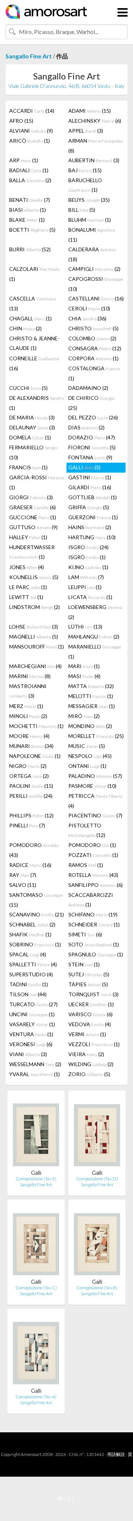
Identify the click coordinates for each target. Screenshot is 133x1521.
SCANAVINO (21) (36, 914)
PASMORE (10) (92, 786)
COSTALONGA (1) (94, 373)
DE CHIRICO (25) (91, 403)
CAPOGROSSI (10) (95, 284)
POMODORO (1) (92, 845)
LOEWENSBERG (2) (95, 612)
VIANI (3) (28, 1054)
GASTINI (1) (89, 477)
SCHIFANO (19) (92, 914)
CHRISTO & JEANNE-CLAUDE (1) (34, 343)
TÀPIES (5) (88, 984)
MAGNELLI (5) (33, 636)
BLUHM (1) (89, 220)
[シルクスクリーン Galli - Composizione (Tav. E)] (36, 1133)
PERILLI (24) (30, 796)
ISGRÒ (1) (87, 557)
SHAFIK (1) (30, 934)
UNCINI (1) (32, 1014)
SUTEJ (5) (88, 974)
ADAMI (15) (89, 111)
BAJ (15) (85, 170)
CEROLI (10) (89, 308)
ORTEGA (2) (29, 776)
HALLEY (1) (28, 537)
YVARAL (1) (34, 1074)
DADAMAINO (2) (88, 388)
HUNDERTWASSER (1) (32, 552)
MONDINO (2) (90, 726)
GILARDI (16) (89, 487)
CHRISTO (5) (93, 328)
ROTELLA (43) (93, 875)
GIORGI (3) (31, 497)
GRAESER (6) (32, 507)
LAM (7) (86, 577)
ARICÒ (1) (29, 140)
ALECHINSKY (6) (94, 121)
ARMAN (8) (95, 145)
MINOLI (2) (28, 716)
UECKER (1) (91, 1004)
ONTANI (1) (87, 766)
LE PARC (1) (28, 587)
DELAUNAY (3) (32, 427)
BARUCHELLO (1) (85, 185)
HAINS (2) (89, 527)
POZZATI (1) (93, 855)
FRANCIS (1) (28, 467)
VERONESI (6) (30, 1044)
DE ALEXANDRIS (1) (36, 403)
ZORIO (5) (89, 1074)
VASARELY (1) (32, 1024)
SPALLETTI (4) (33, 964)
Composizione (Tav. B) (96, 1287)
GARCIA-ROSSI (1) (36, 482)
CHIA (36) (87, 318)
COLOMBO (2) (92, 338)
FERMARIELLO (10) (33, 452)
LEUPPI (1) (85, 587)
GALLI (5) (84, 467)
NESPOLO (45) (90, 756)
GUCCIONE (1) (32, 517)
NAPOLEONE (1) (35, 756)
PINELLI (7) (27, 825)
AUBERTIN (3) (93, 160)
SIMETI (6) (85, 934)
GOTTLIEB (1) (92, 497)
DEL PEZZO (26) (93, 417)
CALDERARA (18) (92, 254)
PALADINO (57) (95, 776)
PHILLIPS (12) (31, 815)
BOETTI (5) (32, 230)
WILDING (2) (90, 1064)
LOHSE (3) (33, 626)
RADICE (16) (30, 865)
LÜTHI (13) (85, 626)
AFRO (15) (21, 121)
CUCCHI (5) (28, 388)
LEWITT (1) (26, 597)
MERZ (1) (26, 706)
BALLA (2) (30, 180)
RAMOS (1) (85, 865)
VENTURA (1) (31, 1034)
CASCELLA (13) (32, 303)
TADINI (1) (28, 984)
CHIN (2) (25, 328)
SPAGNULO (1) (95, 954)
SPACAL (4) (27, 954)
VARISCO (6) (90, 1014)
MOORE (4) (29, 736)
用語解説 (116, 1454)
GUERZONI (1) (93, 517)
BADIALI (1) (28, 170)
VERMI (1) (87, 1034)
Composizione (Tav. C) (36, 1287)
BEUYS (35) (89, 200)
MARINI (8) (30, 676)
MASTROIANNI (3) (28, 691)
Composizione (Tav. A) (36, 1396)
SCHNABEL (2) (32, 924)
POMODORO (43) (34, 850)
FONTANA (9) (90, 457)
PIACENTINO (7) (95, 815)
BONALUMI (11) (91, 235)
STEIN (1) (84, 964)
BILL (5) (81, 210)
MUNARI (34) (31, 746)
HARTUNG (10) (92, 537)
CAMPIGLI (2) (94, 269)
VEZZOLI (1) (94, 1044)
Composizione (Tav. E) (36, 1178)
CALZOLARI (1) (34, 274)
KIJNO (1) (88, 567)
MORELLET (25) (96, 736)
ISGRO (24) (88, 547)
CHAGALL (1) (30, 318)
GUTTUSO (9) (33, 527)
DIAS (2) (86, 427)
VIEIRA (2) (86, 1054)
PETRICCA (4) (95, 801)
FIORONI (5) (92, 447)
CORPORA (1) (93, 358)
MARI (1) (84, 666)
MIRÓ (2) (84, 716)
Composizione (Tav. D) (97, 1178)
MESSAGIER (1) (91, 706)
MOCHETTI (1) (36, 726)
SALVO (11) (22, 885)
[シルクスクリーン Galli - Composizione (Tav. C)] (36, 1242)
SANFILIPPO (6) (95, 885)
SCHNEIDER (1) (94, 924)
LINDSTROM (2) (34, 607)
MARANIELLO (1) (94, 651)
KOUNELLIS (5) (33, 577)
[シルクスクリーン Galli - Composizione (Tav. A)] (36, 1351)
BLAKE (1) (27, 220)
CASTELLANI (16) (96, 298)
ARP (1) (23, 160)
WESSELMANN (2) (35, 1064)
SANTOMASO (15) (36, 900)
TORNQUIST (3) (93, 994)
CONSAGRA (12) (94, 348)
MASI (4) (84, 676)
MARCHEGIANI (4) (35, 666)
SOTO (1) (93, 944)
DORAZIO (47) (91, 437)
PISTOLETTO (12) (86, 830)
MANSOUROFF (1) (36, 646)
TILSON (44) (28, 994)
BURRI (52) (30, 249)
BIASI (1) (27, 210)
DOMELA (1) (30, 437)
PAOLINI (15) (31, 786)
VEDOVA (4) (89, 1024)
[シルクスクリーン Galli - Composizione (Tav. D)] (97, 1133)
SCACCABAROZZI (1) (90, 900)
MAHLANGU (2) (93, 636)
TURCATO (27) (33, 1004)
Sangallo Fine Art (29, 55)
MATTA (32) (91, 686)
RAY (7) (22, 875)
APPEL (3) (85, 130)
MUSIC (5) (86, 746)
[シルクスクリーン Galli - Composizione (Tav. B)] (97, 1242)
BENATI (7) (29, 200)
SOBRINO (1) (35, 944)
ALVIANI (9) (31, 130)
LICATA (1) (90, 597)
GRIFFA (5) (88, 507)
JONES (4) (26, 567)
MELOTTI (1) (90, 696)
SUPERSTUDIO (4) (31, 974)
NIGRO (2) (28, 766)
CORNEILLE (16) (34, 363)
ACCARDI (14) (31, 111)
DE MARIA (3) (32, 417)
